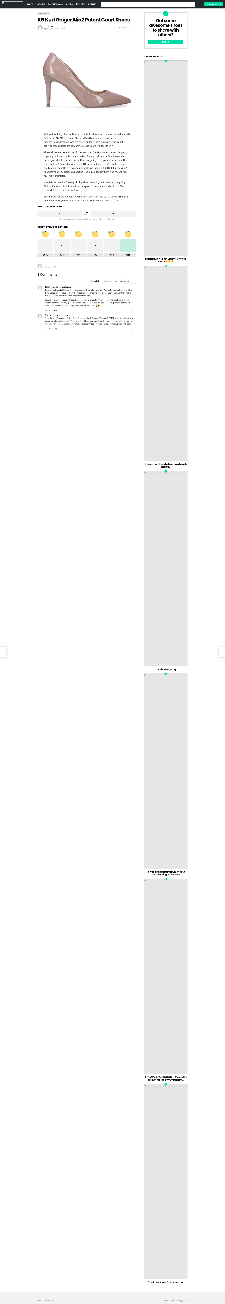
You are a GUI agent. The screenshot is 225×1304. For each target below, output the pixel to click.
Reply (54, 310)
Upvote (60, 213)
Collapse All (109, 281)
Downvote (113, 213)
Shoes (69, 4)
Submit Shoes (214, 4)
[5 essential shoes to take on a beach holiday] (166, 363)
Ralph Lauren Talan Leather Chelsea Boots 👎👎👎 (165, 260)
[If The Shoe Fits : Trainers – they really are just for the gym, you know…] (166, 976)
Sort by (118, 281)
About (41, 4)
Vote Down (49, 310)
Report (133, 310)
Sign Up (92, 4)
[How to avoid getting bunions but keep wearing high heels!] (166, 771)
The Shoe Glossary (165, 669)
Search (192, 5)
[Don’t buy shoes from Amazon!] (166, 1181)
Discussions (55, 4)
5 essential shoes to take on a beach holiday (166, 465)
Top (30, 4)
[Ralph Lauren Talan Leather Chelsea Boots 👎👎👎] (166, 158)
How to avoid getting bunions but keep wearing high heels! (165, 873)
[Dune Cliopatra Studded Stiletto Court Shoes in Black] (222, 652)
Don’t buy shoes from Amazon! (165, 1282)
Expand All (95, 281)
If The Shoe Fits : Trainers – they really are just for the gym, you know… (166, 1078)
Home (165, 1301)
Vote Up (46, 310)
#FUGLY (80, 4)
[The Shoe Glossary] (166, 568)
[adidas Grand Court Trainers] (3, 652)
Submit (165, 42)
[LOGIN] (199, 4)
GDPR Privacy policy (179, 1301)
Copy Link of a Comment (74, 287)
